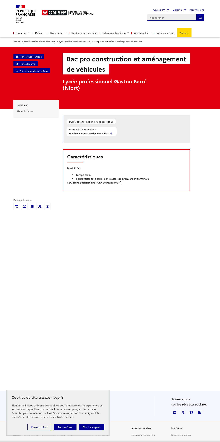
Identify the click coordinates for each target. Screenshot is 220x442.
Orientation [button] (56, 32)
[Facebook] (47, 206)
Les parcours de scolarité (143, 434)
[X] (40, 206)
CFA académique (107, 182)
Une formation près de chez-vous (39, 41)
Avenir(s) (184, 32)
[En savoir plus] (111, 133)
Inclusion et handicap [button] (114, 32)
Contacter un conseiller (84, 32)
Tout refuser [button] (65, 427)
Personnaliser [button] (39, 427)
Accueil (16, 41)
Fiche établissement (31, 56)
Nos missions (197, 9)
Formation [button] (21, 32)
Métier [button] (38, 32)
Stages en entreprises (181, 434)
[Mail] (24, 206)
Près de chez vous (165, 32)
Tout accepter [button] (91, 427)
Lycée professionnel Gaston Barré (74, 41)
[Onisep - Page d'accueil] (54, 12)
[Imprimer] (16, 206)
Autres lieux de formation (34, 70)
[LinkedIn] (32, 206)
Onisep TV (159, 9)
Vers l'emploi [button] (141, 32)
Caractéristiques (25, 111)
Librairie (177, 9)
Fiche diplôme (27, 63)
